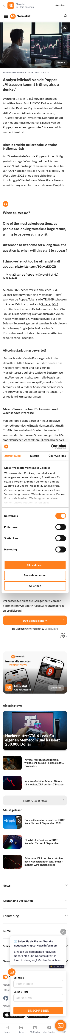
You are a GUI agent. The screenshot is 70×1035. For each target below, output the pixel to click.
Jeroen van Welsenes (13, 73)
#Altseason (20, 213)
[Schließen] (3, 5)
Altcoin (60, 62)
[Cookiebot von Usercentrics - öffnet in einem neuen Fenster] (50, 446)
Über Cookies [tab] (57, 455)
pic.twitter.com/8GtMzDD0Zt (35, 266)
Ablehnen (35, 585)
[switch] (60, 527)
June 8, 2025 (10, 277)
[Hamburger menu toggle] (6, 16)
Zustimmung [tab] (12, 455)
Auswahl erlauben (35, 575)
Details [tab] (34, 455)
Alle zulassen (35, 565)
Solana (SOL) (49, 304)
